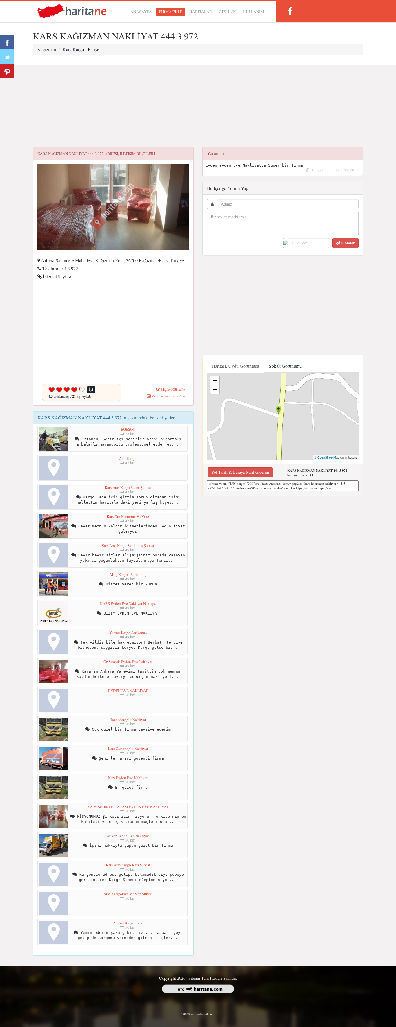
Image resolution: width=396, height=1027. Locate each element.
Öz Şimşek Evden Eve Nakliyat (127, 661)
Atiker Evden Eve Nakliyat (128, 835)
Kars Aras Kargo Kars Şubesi (128, 864)
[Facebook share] (7, 42)
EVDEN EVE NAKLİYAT (128, 690)
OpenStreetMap (328, 457)
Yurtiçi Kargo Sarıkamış (128, 632)
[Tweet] (7, 56)
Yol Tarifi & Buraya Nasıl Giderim (240, 472)
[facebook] (290, 11)
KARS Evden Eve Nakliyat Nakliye (128, 603)
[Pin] (7, 71)
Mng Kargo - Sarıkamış (128, 574)
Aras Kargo (128, 458)
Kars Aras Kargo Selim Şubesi (128, 487)
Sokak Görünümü (285, 366)
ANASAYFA (141, 11)
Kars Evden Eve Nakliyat (128, 777)
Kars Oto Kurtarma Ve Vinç (128, 516)
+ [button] (215, 380)
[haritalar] (72, 11)
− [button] (215, 389)
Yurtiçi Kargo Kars (127, 922)
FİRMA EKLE (170, 11)
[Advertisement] (198, 106)
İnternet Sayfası (56, 276)
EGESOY (128, 429)
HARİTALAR (200, 11)
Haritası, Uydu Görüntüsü (235, 366)
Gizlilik (227, 11)
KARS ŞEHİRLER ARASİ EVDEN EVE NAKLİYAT (127, 806)
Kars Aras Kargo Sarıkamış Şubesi (127, 545)
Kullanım (253, 11)
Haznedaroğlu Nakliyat (128, 719)
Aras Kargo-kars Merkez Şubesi (127, 893)
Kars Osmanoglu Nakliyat (128, 748)
